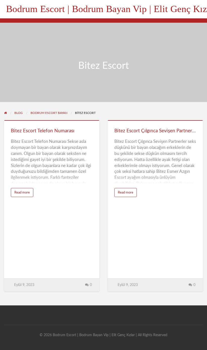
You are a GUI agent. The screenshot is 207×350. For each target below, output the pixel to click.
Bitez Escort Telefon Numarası (42, 131)
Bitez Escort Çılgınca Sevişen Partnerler (155, 131)
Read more (23, 194)
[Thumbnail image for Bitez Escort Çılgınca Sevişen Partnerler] (155, 120)
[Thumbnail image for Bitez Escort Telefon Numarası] (51, 120)
